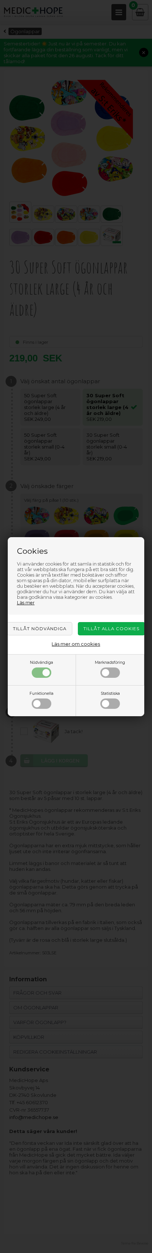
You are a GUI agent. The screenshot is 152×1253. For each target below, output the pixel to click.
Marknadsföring (110, 662)
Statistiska (110, 693)
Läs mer (26, 602)
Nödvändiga (41, 662)
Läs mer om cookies (76, 644)
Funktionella (41, 693)
